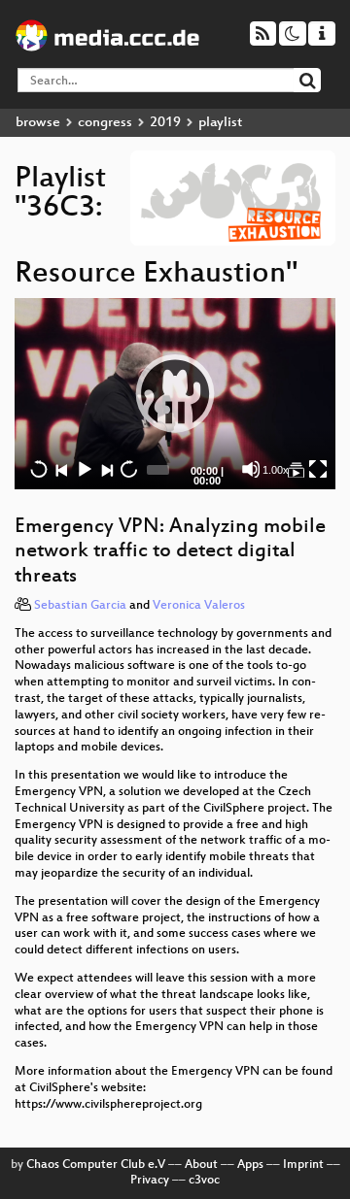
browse (38, 123)
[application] (175, 393)
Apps (250, 1165)
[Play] (175, 393)
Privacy (149, 1180)
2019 (165, 123)
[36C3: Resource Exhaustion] (295, 469)
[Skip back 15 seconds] (39, 469)
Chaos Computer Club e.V (95, 1165)
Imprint (303, 1165)
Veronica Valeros (199, 606)
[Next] (106, 469)
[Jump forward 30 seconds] (128, 469)
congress (105, 123)
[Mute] (251, 469)
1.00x (275, 470)
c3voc (204, 1180)
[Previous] (61, 469)
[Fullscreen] (318, 469)
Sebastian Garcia (80, 606)
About (201, 1165)
